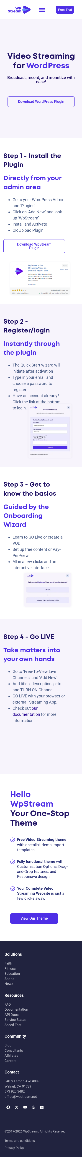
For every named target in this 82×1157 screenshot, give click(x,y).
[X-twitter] (16, 1107)
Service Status (15, 1020)
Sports (10, 979)
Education (12, 974)
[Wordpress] (33, 1107)
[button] (42, 10)
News (9, 984)
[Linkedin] (42, 1107)
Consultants (14, 1051)
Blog (8, 1045)
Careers (10, 1061)
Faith (8, 963)
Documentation (16, 1009)
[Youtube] (25, 1107)
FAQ (8, 1004)
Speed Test (13, 1025)
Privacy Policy (14, 1148)
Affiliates (11, 1056)
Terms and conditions (20, 1140)
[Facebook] (8, 1107)
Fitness (10, 969)
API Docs (12, 1015)
